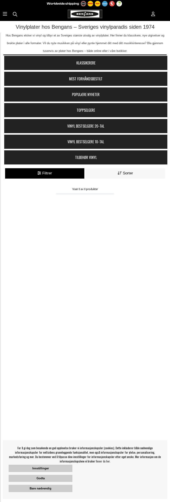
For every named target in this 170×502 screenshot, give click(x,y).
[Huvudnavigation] (5, 14)
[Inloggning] (153, 14)
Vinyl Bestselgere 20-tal (85, 126)
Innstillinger (40, 468)
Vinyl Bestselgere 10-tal (86, 141)
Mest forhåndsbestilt (85, 78)
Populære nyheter (86, 94)
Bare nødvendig (40, 488)
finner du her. (103, 461)
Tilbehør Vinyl (86, 157)
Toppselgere (86, 110)
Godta (41, 478)
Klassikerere (85, 63)
